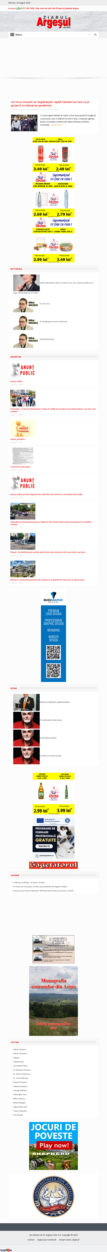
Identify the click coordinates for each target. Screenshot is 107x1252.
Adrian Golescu (19, 1049)
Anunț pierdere (17, 439)
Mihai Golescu (19, 1098)
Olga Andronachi (20, 1107)
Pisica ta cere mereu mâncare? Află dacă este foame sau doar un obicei (43, 890)
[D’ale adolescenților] (26, 738)
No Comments (53, 109)
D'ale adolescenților (48, 738)
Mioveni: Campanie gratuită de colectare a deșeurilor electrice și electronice (47, 579)
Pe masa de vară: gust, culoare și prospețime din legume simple (40, 886)
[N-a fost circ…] (26, 303)
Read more (56, 124)
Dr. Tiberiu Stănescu (21, 1074)
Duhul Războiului (47, 339)
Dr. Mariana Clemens (22, 1070)
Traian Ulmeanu (20, 1111)
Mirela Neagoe (19, 1102)
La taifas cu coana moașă (50, 755)
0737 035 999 (27, 8)
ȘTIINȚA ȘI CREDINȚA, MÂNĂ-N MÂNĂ (54, 702)
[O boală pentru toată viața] (26, 720)
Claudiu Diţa (18, 1061)
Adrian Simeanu (20, 1053)
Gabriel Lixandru (20, 1086)
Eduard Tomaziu (20, 1082)
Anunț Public (16, 381)
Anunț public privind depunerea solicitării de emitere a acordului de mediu (46, 494)
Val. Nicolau (18, 1115)
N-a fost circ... (45, 303)
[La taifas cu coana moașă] (26, 755)
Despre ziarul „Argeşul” (69, 1239)
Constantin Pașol (20, 1065)
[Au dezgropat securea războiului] (26, 321)
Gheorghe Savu (20, 1094)
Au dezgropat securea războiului (53, 321)
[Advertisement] (53, 58)
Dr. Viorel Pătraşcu (21, 1078)
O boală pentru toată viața (51, 720)
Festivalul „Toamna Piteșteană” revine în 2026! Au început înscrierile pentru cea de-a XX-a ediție (53, 410)
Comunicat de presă (20, 466)
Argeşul (23, 109)
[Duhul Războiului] (26, 339)
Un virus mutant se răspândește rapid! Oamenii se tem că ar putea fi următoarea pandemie (50, 103)
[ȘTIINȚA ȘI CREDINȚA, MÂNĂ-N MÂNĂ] (26, 702)
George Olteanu (20, 1090)
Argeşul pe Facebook (46, 1239)
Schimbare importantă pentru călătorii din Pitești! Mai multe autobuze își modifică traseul (51, 523)
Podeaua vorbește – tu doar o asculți (28, 882)
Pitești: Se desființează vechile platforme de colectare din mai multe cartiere (47, 552)
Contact (12, 8)
